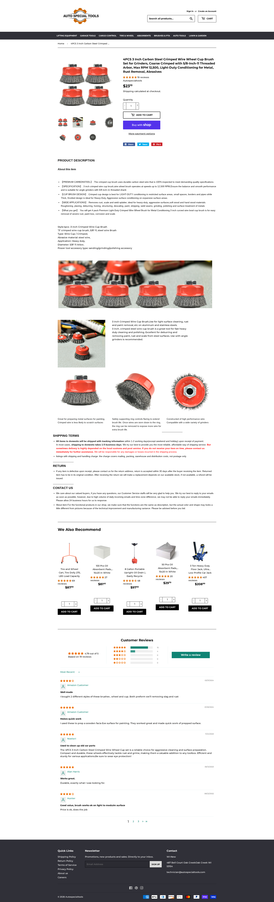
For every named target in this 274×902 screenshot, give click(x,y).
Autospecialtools (74, 896)
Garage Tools (88, 35)
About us (63, 873)
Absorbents (144, 35)
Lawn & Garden (197, 35)
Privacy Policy (65, 869)
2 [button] (133, 821)
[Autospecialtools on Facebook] (130, 888)
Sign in (190, 11)
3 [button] (138, 821)
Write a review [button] (191, 654)
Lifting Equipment (67, 35)
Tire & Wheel (127, 35)
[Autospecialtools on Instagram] (141, 888)
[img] (67, 680)
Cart (209, 18)
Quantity (128, 99)
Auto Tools (179, 35)
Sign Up (156, 864)
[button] (65, 580)
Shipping (128, 91)
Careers (62, 877)
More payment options (142, 133)
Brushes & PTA (162, 35)
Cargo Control (107, 35)
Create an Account (207, 11)
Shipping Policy (67, 856)
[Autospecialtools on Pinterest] (136, 888)
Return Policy (65, 860)
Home (61, 43)
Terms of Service (67, 865)
